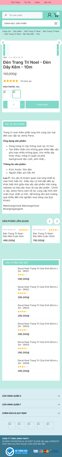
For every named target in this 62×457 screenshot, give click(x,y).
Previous (3, 43)
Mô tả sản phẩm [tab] (15, 124)
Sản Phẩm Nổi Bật (16, 262)
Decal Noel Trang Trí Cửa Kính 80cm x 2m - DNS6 (38, 361)
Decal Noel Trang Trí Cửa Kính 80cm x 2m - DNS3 (38, 306)
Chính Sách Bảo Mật (36, 444)
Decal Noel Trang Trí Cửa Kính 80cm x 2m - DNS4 (38, 325)
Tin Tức (27, 2)
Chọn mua (42, 104)
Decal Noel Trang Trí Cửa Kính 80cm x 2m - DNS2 (38, 288)
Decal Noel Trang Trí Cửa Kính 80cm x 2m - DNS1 (38, 269)
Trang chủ (6, 31)
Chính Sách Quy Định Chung (14, 444)
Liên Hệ (47, 2)
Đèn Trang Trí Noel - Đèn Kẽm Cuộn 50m (13, 234)
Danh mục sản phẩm (15, 23)
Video (37, 2)
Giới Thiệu (15, 2)
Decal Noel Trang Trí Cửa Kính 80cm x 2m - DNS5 (38, 343)
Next (59, 43)
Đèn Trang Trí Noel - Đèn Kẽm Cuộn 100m (44, 234)
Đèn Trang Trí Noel (11, 230)
